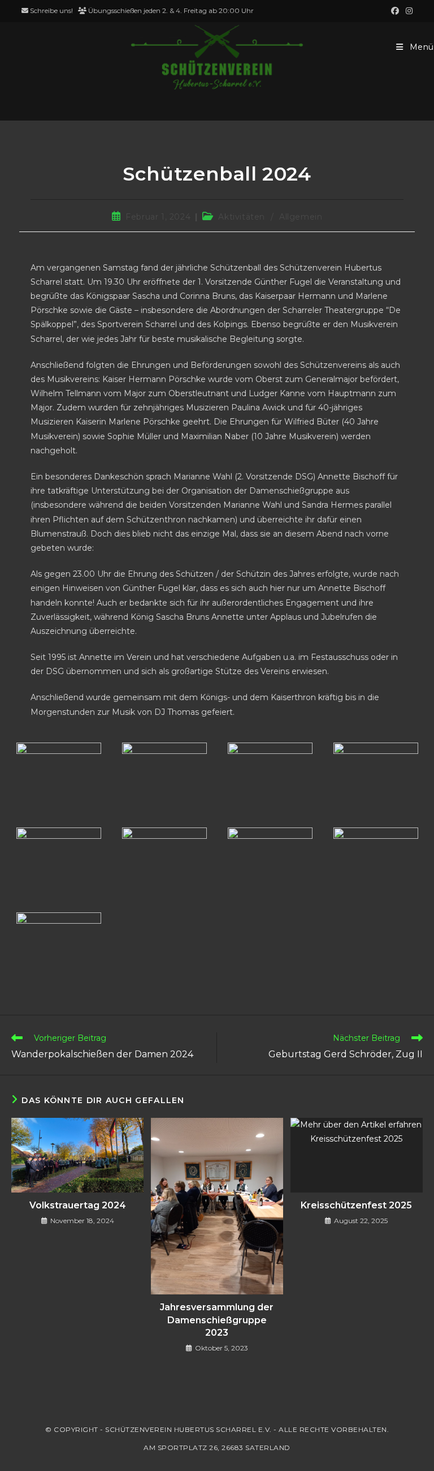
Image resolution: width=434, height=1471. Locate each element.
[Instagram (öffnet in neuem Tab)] (407, 10)
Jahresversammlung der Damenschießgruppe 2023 (217, 1320)
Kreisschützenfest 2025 (356, 1205)
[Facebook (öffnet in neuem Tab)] (395, 10)
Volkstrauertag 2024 (77, 1205)
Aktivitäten (241, 217)
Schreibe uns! (51, 10)
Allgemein (300, 217)
